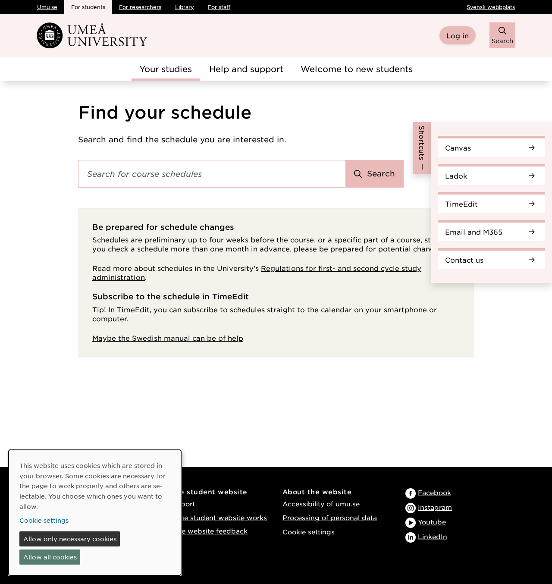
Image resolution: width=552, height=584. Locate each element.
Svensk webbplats (491, 6)
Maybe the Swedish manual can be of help (167, 337)
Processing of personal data (329, 517)
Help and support (246, 69)
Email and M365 (473, 231)
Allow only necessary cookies (69, 539)
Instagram (435, 507)
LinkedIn (432, 536)
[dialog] (95, 512)
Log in (457, 35)
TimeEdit (461, 203)
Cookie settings (308, 531)
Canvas (458, 147)
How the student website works (213, 517)
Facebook (434, 492)
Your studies (165, 69)
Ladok (456, 175)
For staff (219, 6)
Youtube (432, 522)
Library (184, 6)
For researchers (140, 6)
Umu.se (47, 6)
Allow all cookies (50, 557)
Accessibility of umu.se (321, 503)
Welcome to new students (357, 69)
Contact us (464, 259)
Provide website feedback (204, 531)
